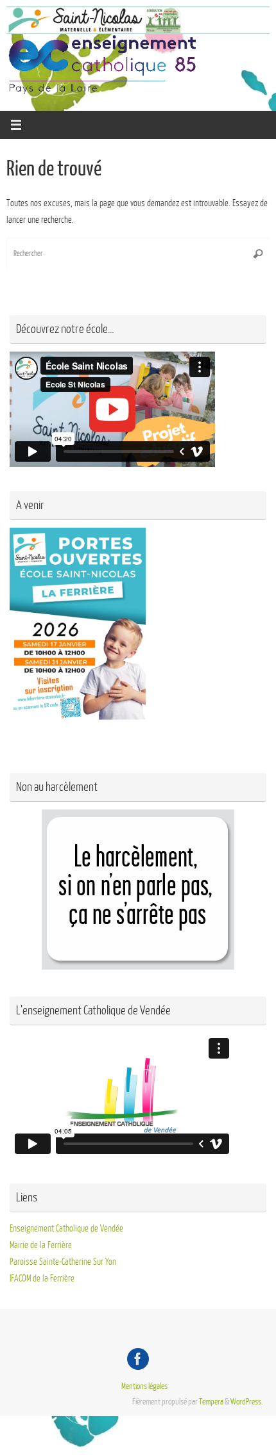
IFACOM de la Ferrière (42, 1278)
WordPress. (246, 1401)
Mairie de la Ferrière (41, 1245)
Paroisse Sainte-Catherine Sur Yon (63, 1261)
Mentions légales (144, 1386)
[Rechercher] (258, 254)
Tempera (211, 1401)
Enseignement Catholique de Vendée (66, 1228)
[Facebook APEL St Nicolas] (138, 1359)
